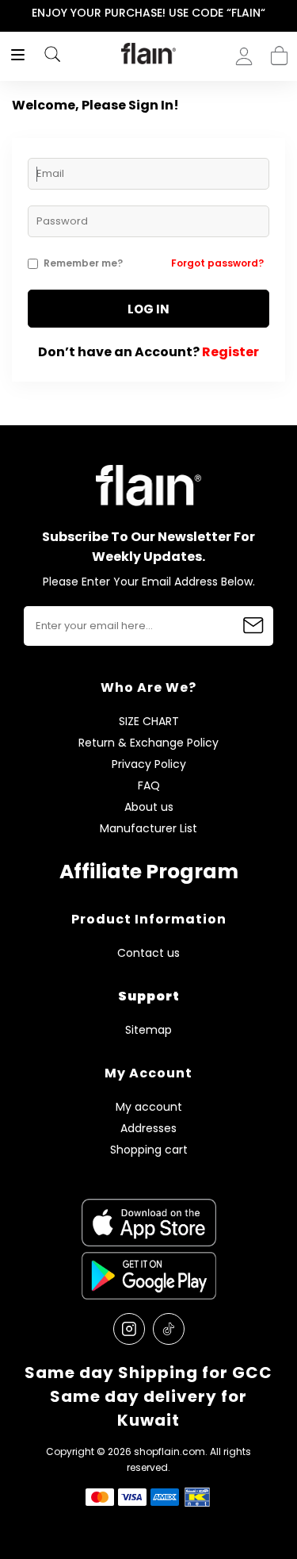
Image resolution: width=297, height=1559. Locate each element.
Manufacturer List (148, 828)
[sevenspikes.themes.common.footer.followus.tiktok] (169, 1329)
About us (148, 807)
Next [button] (286, 13)
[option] (148, 13)
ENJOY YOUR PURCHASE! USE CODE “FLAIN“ (148, 13)
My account (149, 1107)
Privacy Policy (149, 764)
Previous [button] (10, 13)
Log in (148, 309)
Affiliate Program (148, 871)
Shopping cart (279, 51)
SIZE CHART (149, 721)
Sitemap (148, 1030)
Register (230, 352)
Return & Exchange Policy (148, 743)
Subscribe (253, 626)
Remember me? (83, 263)
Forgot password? (217, 263)
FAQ (149, 785)
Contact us (148, 953)
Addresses (148, 1128)
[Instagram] (129, 1329)
